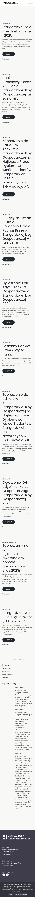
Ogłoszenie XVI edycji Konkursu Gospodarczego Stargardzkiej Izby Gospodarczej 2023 (17, 493)
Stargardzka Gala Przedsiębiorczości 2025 (17, 31)
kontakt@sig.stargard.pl (10, 850)
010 (20, 660)
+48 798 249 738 (7, 854)
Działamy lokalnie (7, 674)
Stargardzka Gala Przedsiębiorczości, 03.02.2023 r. (17, 616)
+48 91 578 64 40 (8, 852)
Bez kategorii (6, 671)
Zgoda (11, 894)
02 (15, 660)
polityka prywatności (17, 891)
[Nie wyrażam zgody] (33, 889)
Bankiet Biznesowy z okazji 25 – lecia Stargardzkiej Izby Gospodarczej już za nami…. (17, 88)
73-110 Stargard (7, 865)
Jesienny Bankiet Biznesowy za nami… (16, 350)
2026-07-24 (19, 688)
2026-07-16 (19, 754)
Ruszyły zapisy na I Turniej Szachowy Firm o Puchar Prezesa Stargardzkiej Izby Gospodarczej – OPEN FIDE (17, 230)
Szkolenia (13, 542)
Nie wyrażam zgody (21, 894)
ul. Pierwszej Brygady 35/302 (11, 863)
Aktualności (6, 24)
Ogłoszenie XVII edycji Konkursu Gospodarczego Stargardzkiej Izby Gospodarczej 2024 (17, 293)
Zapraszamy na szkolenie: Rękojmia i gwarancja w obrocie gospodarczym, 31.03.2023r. (15, 558)
